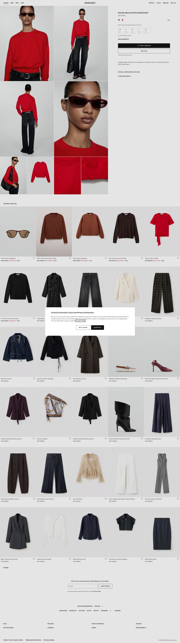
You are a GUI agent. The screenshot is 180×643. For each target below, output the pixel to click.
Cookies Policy (80, 321)
